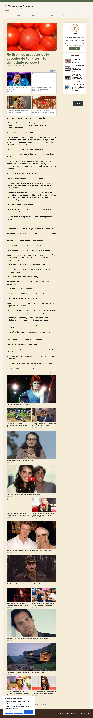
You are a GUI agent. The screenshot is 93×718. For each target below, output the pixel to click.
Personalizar (9, 711)
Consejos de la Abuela (57, 15)
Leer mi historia (74, 48)
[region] (19, 705)
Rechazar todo (18, 711)
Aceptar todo (28, 711)
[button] (76, 15)
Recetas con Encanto (20, 5)
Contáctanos (63, 1)
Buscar (69, 100)
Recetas (32, 15)
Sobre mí (56, 1)
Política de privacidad (74, 1)
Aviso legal (85, 1)
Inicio (19, 15)
